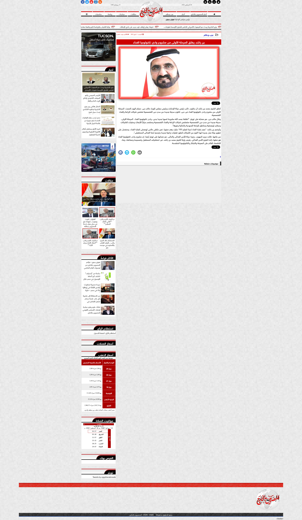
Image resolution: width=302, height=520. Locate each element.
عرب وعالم (209, 35)
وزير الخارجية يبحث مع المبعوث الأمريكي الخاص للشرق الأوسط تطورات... (220, 26)
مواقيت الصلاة (104, 420)
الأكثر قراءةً (107, 257)
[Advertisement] (168, 186)
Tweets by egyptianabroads (104, 476)
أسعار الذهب (105, 354)
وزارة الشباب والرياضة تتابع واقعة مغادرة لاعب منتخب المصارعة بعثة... (114, 26)
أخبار (110, 69)
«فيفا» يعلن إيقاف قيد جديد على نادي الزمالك (167, 26)
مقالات (109, 180)
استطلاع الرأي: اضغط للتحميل (105, 333)
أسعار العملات (105, 343)
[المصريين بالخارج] (98, 47)
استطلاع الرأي (105, 328)
